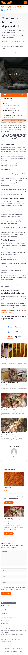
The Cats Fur (7, 487)
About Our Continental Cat (8, 617)
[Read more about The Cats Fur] (14, 479)
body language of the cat (11, 35)
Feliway (16, 296)
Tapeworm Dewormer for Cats (9, 432)
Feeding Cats (4, 609)
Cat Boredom (8, 98)
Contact (3, 619)
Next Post (23, 461)
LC (4, 359)
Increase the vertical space (12, 105)
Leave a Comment (6, 6)
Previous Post (6, 461)
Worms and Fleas (8, 518)
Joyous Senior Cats (6, 611)
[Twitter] (4, 10)
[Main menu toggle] (25, 2)
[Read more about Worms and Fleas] (14, 511)
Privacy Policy (5, 620)
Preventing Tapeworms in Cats (9, 382)
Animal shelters (5, 310)
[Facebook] (2, 10)
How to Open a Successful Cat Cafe (10, 638)
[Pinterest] (7, 10)
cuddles (13, 149)
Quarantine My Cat (6, 357)
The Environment (9, 108)
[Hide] (23, 95)
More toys (7, 103)
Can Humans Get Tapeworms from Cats (12, 407)
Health (14, 6)
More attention (8, 101)
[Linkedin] (10, 10)
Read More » (9, 502)
